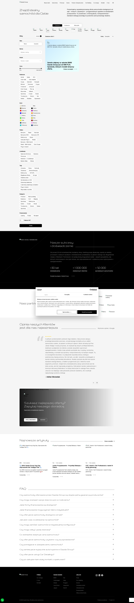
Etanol (31, 137)
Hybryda (36, 132)
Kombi (22, 77)
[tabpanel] (67, 30)
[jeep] (67, 30)
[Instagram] (96, 575)
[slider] (20, 68)
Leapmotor (66, 585)
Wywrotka (23, 91)
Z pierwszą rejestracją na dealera (29, 184)
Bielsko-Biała (24, 161)
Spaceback (37, 98)
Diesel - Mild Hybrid (26, 144)
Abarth (65, 588)
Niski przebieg (32, 196)
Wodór (34, 139)
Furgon (38, 84)
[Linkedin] (99, 575)
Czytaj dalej (22, 475)
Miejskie (36, 199)
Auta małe (23, 79)
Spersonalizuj (66, 312)
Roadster (29, 98)
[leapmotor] (86, 30)
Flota (77, 577)
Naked (22, 98)
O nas (108, 2)
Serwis (68, 2)
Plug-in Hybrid (24, 146)
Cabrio (22, 203)
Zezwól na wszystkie (87, 312)
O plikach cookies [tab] (88, 294)
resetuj (37, 36)
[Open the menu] (113, 2)
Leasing (23, 215)
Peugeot (65, 583)
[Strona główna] (24, 2)
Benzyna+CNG (25, 135)
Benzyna (23, 132)
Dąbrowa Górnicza (26, 154)
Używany (23, 168)
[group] (67, 30)
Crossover (23, 86)
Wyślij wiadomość (31, 419)
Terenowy (30, 84)
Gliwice (32, 161)
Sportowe (23, 201)
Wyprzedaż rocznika (26, 189)
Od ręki (35, 175)
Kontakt (103, 2)
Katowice (36, 154)
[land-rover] (48, 30)
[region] (67, 359)
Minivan (23, 84)
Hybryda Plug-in (25, 139)
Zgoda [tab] (46, 294)
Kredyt (29, 215)
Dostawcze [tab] (67, 25)
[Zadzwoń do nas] (2, 600)
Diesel (29, 132)
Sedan (28, 77)
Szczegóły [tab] (67, 294)
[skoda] (60, 30)
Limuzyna (31, 86)
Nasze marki (47, 2)
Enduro (32, 96)
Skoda (55, 583)
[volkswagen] (54, 30)
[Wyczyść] (40, 52)
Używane (36, 43)
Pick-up (32, 89)
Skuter (37, 93)
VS (113, 600)
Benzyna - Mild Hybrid (27, 142)
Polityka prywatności (102, 600)
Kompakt (36, 82)
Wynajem (36, 215)
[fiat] (73, 30)
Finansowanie (79, 590)
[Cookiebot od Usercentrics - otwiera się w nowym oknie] (91, 290)
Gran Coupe (24, 89)
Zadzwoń (42, 419)
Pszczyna (23, 156)
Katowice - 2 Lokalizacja (27, 158)
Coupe (22, 82)
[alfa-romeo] (80, 30)
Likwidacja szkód (80, 585)
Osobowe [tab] (57, 25)
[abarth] (99, 30)
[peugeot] (92, 30)
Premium (23, 196)
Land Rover (56, 585)
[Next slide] (96, 382)
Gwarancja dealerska (26, 182)
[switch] (21, 220)
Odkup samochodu (81, 593)
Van (38, 96)
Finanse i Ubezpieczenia (77, 2)
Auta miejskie (32, 79)
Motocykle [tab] (76, 25)
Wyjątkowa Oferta (25, 175)
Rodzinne (23, 199)
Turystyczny (24, 96)
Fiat (64, 577)
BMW (54, 577)
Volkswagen (56, 580)
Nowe (25, 43)
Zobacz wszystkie (108, 441)
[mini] (41, 30)
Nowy (30, 168)
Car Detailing (88, 2)
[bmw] (35, 30)
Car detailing (79, 580)
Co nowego (96, 2)
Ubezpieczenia (80, 588)
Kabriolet (29, 82)
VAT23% (32, 173)
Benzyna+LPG (35, 135)
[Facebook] (102, 575)
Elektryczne (32, 201)
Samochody (55, 2)
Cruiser (31, 93)
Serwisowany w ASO (26, 180)
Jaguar (55, 588)
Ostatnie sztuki (24, 177)
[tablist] (67, 25)
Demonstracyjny (33, 170)
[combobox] (30, 52)
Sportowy (23, 93)
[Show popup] (40, 61)
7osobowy (23, 170)
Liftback (31, 91)
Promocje (62, 2)
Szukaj (30, 225)
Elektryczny (24, 137)
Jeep (64, 580)
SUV (34, 77)
